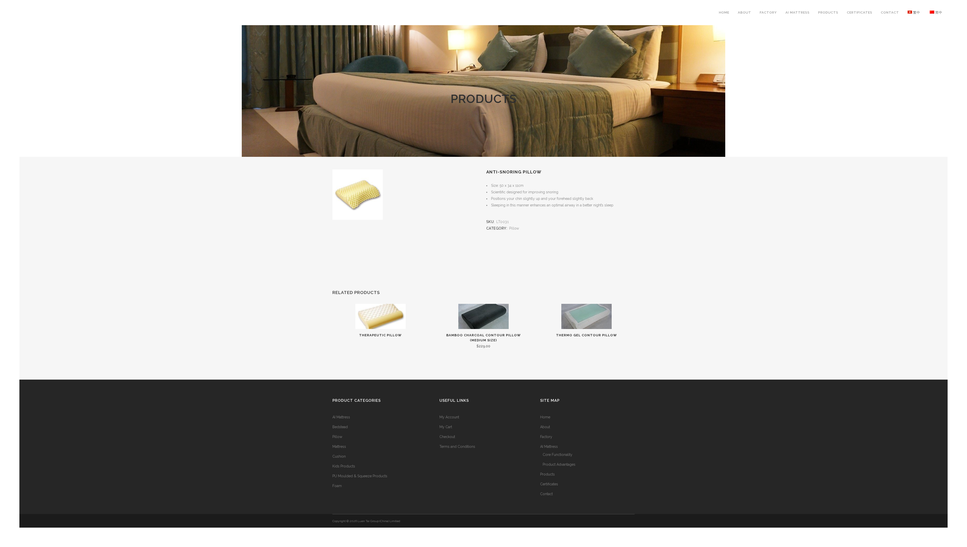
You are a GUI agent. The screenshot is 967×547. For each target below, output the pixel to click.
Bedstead (340, 427)
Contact (546, 494)
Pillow (514, 228)
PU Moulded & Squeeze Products (359, 476)
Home (545, 417)
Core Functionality (557, 455)
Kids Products (343, 466)
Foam (337, 486)
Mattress (339, 447)
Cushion (339, 456)
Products (547, 474)
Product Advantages (559, 464)
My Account (449, 417)
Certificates (549, 484)
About (545, 427)
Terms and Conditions (457, 447)
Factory (546, 437)
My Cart (445, 427)
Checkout (447, 437)
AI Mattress (341, 417)
